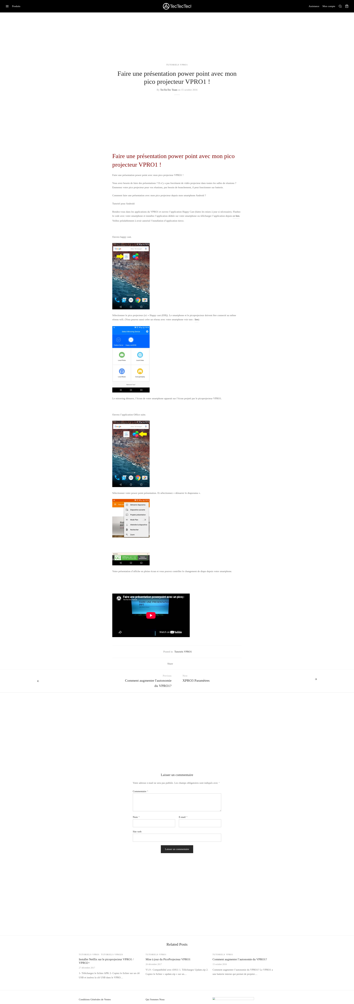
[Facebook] (176, 663)
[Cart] (346, 6)
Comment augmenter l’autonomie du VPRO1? (240, 959)
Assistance (314, 6)
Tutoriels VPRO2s (112, 955)
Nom (136, 817)
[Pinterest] (185, 663)
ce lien (236, 215)
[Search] (340, 6)
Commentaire (140, 791)
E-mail (183, 817)
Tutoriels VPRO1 (177, 64)
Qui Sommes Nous (155, 999)
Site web (137, 831)
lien (196, 319)
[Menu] (7, 6)
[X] (180, 663)
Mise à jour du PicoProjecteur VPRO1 (168, 959)
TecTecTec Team (168, 89)
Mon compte (328, 6)
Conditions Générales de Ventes (95, 999)
